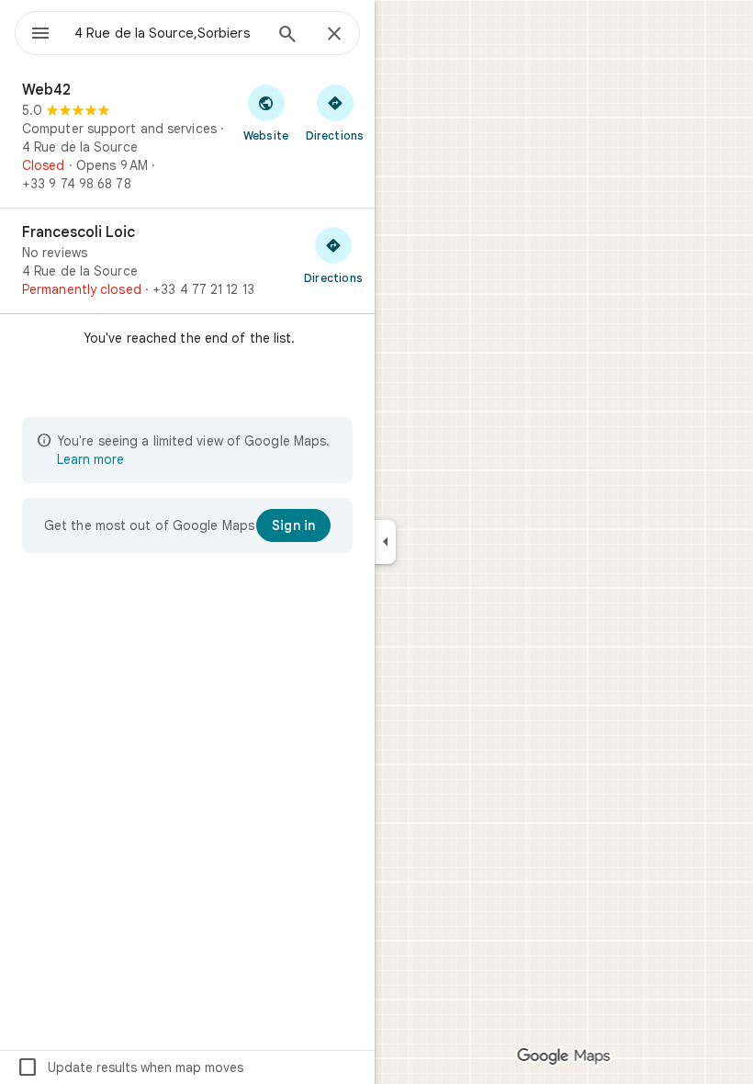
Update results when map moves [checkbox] (130, 1067)
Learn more (90, 459)
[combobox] (168, 33)
